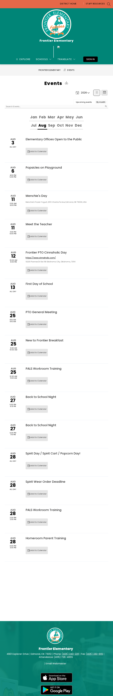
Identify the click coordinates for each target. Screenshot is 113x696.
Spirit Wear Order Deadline (45, 481)
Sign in (90, 59)
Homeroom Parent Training (46, 538)
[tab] (33, 117)
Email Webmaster (56, 663)
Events (70, 70)
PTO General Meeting (41, 312)
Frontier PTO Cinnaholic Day (46, 252)
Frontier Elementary (50, 70)
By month (101, 102)
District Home (68, 3)
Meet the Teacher (39, 224)
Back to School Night (41, 396)
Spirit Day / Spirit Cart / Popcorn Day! (53, 453)
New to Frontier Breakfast (44, 340)
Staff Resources (95, 3)
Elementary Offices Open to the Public (54, 139)
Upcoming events (84, 102)
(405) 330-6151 (94, 654)
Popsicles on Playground (44, 167)
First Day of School (39, 283)
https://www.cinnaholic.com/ (41, 257)
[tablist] (56, 117)
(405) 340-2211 (70, 654)
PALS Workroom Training (44, 368)
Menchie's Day (36, 195)
